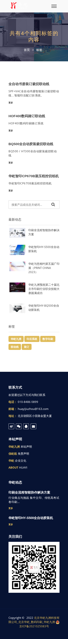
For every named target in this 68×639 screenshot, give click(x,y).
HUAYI (23, 467)
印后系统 (32, 339)
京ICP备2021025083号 (34, 626)
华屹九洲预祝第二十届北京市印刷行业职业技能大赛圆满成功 (44, 289)
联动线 (15, 347)
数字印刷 (47, 339)
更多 (10, 102)
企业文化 (20, 460)
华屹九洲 (16, 339)
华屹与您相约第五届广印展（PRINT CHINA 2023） (44, 268)
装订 (26, 347)
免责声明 (23, 453)
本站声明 (26, 446)
